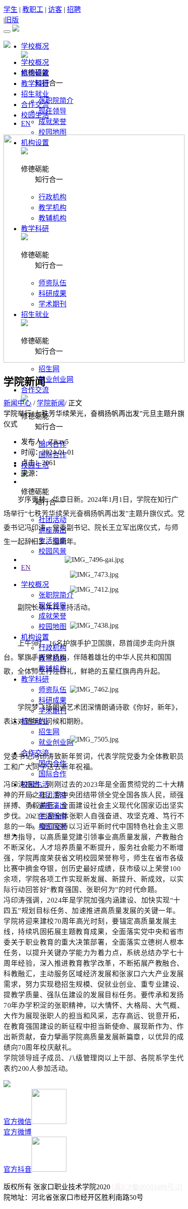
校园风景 (52, 551)
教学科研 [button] (35, 679)
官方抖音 (17, 1169)
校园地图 (52, 132)
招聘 (74, 9)
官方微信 (17, 1121)
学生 (10, 9)
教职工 (32, 9)
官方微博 (17, 1132)
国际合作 (52, 774)
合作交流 (35, 104)
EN (26, 567)
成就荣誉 (52, 121)
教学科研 (35, 83)
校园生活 (35, 115)
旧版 (12, 20)
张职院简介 (55, 100)
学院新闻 (51, 403)
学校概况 (35, 62)
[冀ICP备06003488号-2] (146, 1187)
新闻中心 (17, 403)
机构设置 (35, 73)
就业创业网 (55, 379)
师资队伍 (52, 689)
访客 (55, 9)
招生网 (48, 369)
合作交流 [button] (35, 390)
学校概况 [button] (35, 46)
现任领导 (52, 111)
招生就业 (35, 94)
